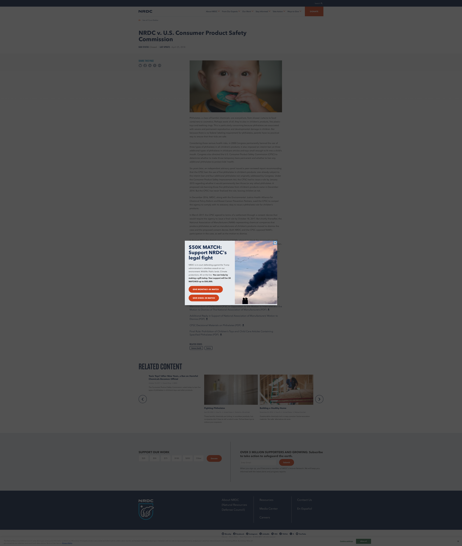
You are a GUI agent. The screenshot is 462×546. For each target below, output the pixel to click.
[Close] (275, 243)
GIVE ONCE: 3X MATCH (204, 298)
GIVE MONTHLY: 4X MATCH (206, 289)
